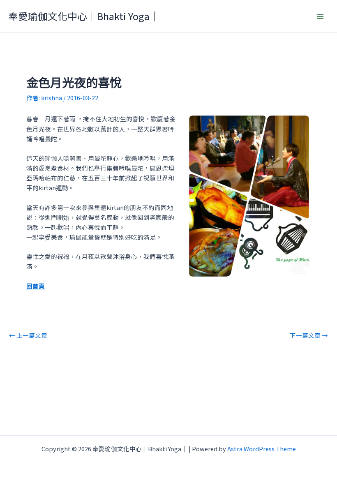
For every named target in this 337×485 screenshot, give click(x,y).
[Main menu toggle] (320, 16)
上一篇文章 (28, 336)
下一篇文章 (309, 336)
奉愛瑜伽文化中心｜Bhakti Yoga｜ (83, 16)
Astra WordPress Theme (261, 448)
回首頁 (35, 286)
